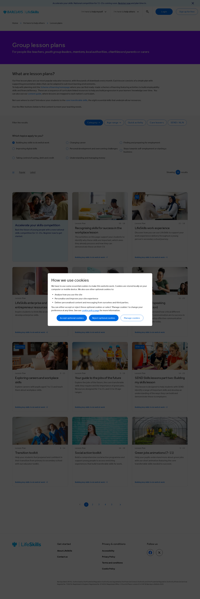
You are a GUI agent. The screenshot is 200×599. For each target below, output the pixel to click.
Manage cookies (132, 318)
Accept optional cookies (72, 318)
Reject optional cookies (103, 318)
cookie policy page (90, 310)
